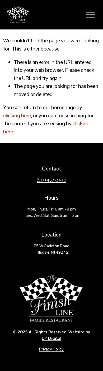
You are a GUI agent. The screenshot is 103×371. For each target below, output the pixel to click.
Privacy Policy (51, 349)
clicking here (17, 115)
